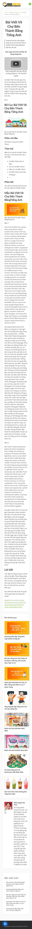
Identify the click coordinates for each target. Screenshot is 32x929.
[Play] (16, 64)
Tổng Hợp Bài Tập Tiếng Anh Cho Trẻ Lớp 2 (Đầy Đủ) (14, 909)
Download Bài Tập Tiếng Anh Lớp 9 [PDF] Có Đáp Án (15, 890)
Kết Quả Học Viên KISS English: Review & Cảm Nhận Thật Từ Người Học (15, 884)
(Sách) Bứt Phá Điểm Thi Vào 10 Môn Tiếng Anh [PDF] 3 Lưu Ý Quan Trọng (16, 903)
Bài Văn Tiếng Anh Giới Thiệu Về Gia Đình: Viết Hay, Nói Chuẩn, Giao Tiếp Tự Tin (16, 896)
